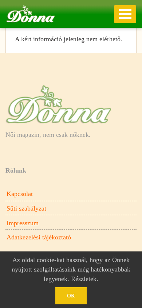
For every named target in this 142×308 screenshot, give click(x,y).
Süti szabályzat (26, 208)
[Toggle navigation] (125, 14)
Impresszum (23, 223)
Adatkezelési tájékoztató (39, 237)
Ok (71, 296)
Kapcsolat (20, 193)
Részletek (83, 278)
